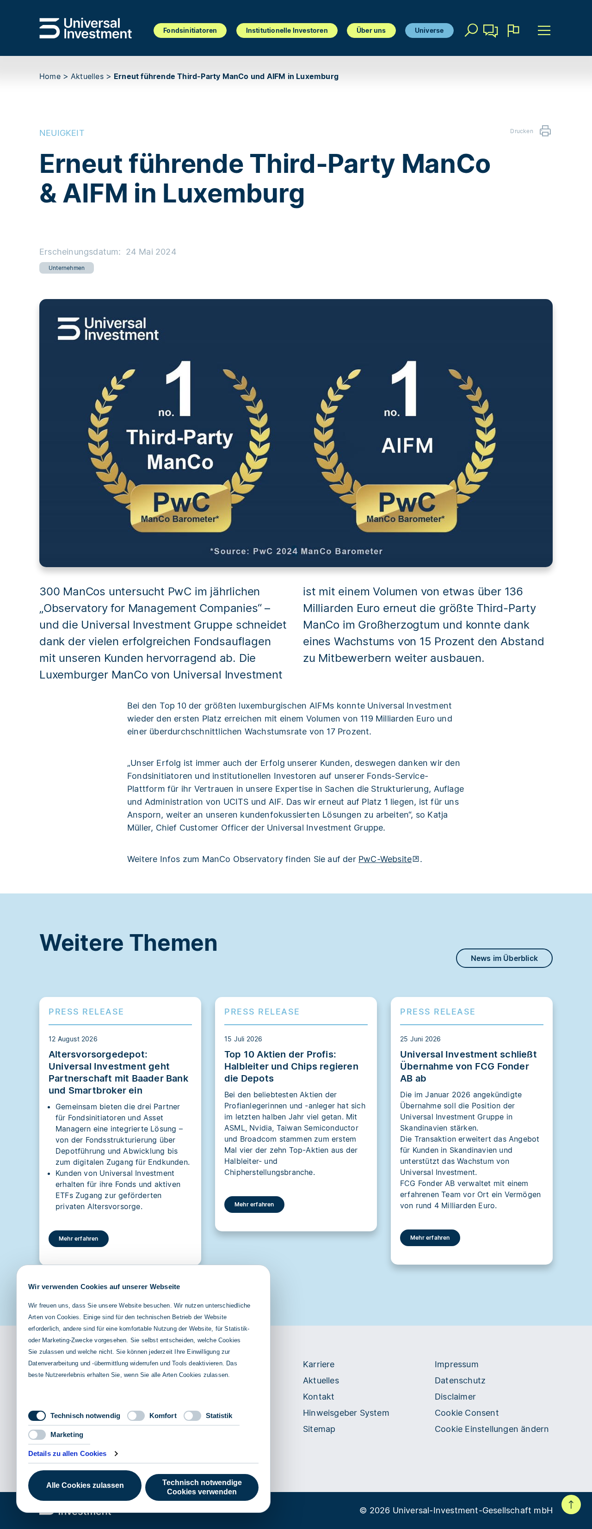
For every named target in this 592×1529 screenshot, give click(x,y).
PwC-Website (385, 859)
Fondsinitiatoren (190, 30)
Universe (429, 30)
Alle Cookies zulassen (85, 1485)
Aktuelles (87, 76)
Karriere (319, 1364)
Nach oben (571, 1504)
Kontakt (491, 44)
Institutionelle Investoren (287, 30)
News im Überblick (504, 958)
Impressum (457, 1364)
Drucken (521, 131)
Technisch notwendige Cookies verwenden (202, 1487)
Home (50, 76)
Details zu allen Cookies (67, 1453)
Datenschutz (460, 1380)
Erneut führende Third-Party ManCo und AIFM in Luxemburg (226, 76)
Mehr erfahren (79, 1238)
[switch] (136, 1416)
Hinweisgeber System (346, 1413)
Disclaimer (455, 1396)
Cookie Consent (467, 1413)
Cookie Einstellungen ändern (492, 1429)
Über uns (371, 30)
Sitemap (319, 1429)
